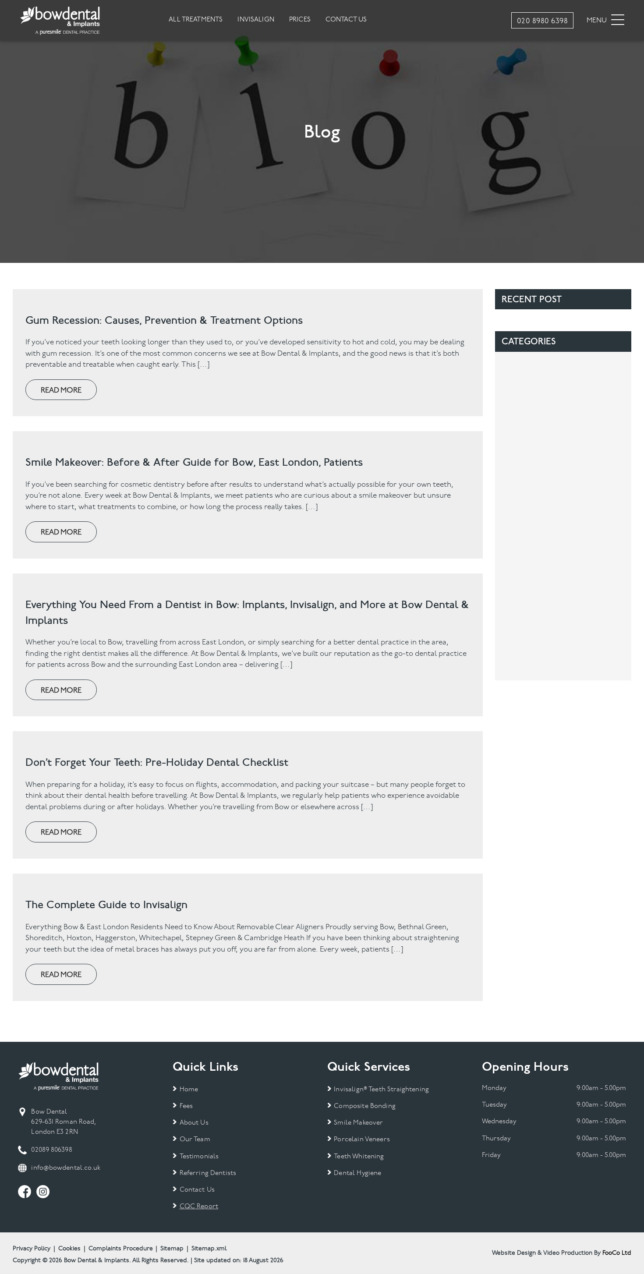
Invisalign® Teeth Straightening (381, 1089)
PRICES (300, 20)
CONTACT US (346, 20)
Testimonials (199, 1157)
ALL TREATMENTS (196, 20)
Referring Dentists (208, 1173)
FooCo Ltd (616, 1253)
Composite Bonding (365, 1106)
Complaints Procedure (120, 1249)
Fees (186, 1106)
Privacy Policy (31, 1249)
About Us (194, 1123)
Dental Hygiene (357, 1173)
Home (189, 1089)
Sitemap (172, 1249)
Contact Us (197, 1190)
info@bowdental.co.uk (65, 1168)
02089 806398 (51, 1150)
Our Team (195, 1139)
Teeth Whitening (359, 1157)
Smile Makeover (358, 1123)
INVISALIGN (255, 20)
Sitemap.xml (208, 1249)
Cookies (69, 1249)
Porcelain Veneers (362, 1139)
